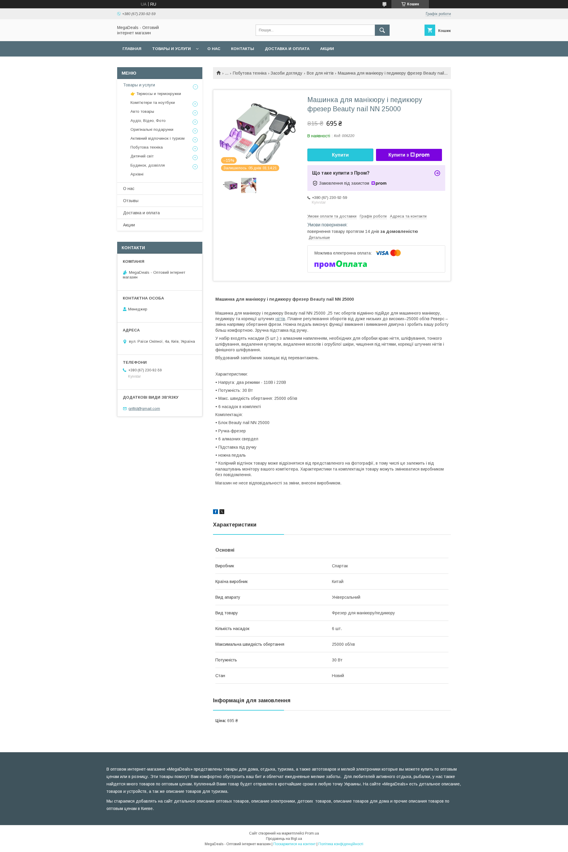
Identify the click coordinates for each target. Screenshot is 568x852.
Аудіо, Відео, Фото (148, 120)
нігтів (280, 318)
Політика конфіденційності (340, 844)
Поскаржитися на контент (294, 844)
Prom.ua (312, 833)
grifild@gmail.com (144, 408)
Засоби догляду (286, 73)
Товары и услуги (171, 48)
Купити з (398, 154)
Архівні (136, 174)
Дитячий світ (142, 156)
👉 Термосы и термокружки (155, 93)
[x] (222, 512)
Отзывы (130, 200)
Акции (327, 48)
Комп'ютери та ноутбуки (152, 102)
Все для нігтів (320, 73)
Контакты (242, 48)
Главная (131, 48)
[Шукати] (382, 30)
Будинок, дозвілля (147, 165)
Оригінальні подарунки (151, 129)
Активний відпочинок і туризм (157, 138)
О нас (213, 48)
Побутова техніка (250, 73)
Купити (340, 154)
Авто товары (142, 111)
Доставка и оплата (287, 48)
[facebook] (215, 512)
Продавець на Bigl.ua (284, 839)
